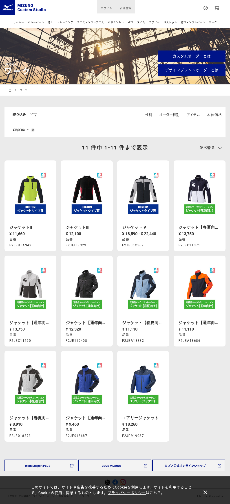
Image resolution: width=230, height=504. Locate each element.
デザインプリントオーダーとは (192, 70)
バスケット (170, 22)
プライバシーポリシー (127, 493)
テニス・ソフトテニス (90, 22)
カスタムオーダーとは (192, 56)
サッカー (18, 22)
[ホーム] (10, 90)
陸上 (50, 22)
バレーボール (36, 22)
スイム (141, 22)
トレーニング (65, 22)
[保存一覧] (217, 8)
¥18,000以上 (21, 130)
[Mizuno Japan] (38, 7)
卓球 (130, 22)
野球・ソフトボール (193, 22)
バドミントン (116, 22)
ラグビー (154, 22)
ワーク (213, 22)
